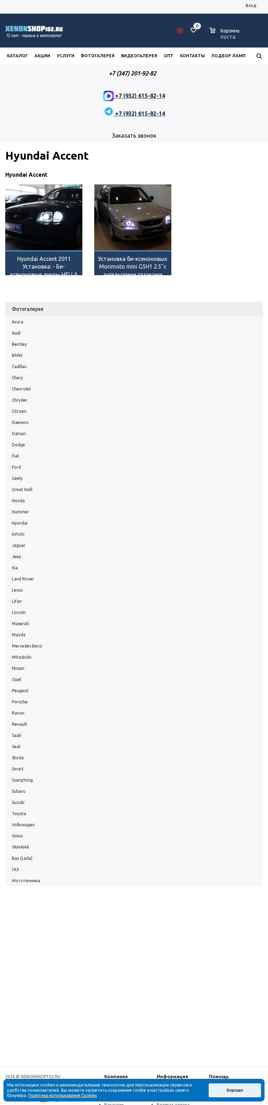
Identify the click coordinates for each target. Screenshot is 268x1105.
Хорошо (234, 1090)
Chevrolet (21, 389)
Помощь (219, 1076)
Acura (17, 322)
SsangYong (22, 780)
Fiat (15, 456)
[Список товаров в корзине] (225, 35)
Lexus (17, 590)
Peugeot (20, 690)
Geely (17, 478)
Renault (19, 724)
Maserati (20, 623)
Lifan (17, 601)
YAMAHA (20, 847)
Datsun (19, 433)
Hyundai (20, 523)
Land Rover (23, 579)
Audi (16, 333)
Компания (116, 1076)
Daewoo (20, 422)
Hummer (20, 512)
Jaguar (18, 545)
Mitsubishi (21, 657)
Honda (18, 500)
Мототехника (26, 880)
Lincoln (19, 612)
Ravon (18, 713)
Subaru (18, 791)
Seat (16, 746)
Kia (15, 567)
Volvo (17, 836)
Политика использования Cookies (62, 1095)
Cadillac (19, 366)
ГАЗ (15, 869)
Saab (16, 735)
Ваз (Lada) (22, 858)
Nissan (18, 668)
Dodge (18, 444)
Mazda (18, 634)
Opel (16, 679)
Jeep (16, 556)
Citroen (19, 411)
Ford (16, 467)
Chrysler (20, 400)
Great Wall (22, 489)
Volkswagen (23, 824)
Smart (18, 769)
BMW (17, 355)
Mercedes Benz (27, 646)
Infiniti (18, 534)
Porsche (20, 702)
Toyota (19, 813)
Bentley (19, 344)
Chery (17, 377)
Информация (172, 1076)
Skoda (18, 757)
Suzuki (18, 802)
